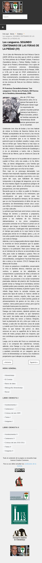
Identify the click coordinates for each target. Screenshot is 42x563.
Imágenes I (9, 421)
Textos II (8, 447)
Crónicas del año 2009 (12, 413)
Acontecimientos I (11, 405)
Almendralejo (9, 375)
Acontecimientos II (11, 434)
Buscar (7, 392)
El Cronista (8, 379)
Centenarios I (9, 409)
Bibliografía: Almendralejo (14, 388)
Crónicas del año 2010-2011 (15, 443)
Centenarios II (9, 438)
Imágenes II (9, 451)
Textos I (8, 417)
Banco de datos (10, 384)
